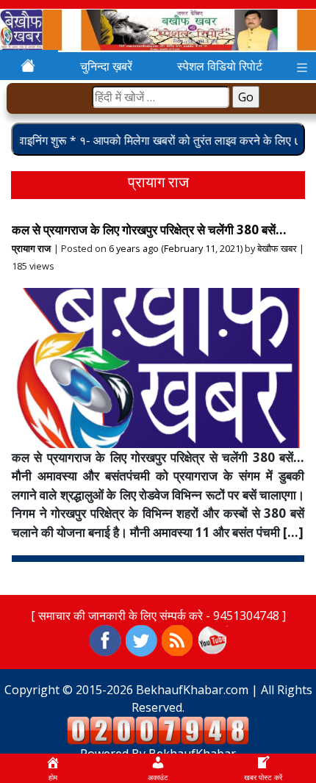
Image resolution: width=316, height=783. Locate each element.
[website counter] (158, 729)
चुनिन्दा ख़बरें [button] (106, 66)
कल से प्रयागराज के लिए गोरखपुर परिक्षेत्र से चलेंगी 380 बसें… (149, 229)
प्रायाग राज (31, 248)
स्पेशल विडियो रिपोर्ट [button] (219, 66)
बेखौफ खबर (277, 248)
